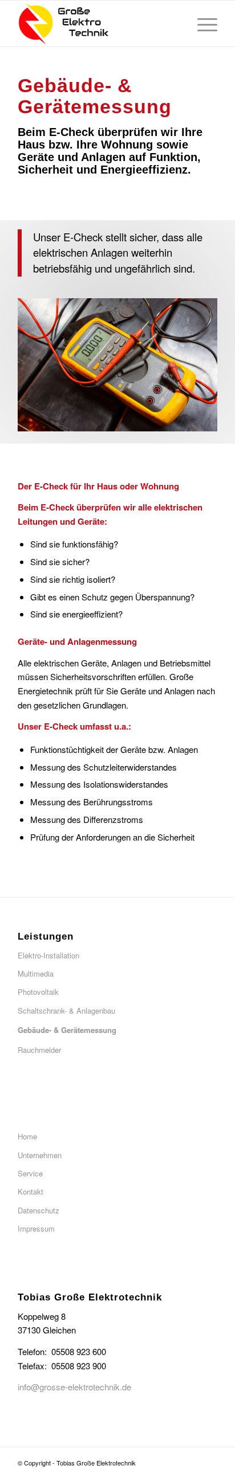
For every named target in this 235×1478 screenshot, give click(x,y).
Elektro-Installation (48, 955)
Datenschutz (38, 1210)
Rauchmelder (39, 1049)
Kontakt (30, 1191)
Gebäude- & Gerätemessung (67, 1029)
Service (30, 1173)
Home (27, 1136)
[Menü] (201, 23)
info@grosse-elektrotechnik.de (74, 1387)
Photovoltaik (38, 991)
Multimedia (36, 973)
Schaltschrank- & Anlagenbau (66, 1010)
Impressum (36, 1228)
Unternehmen (40, 1155)
